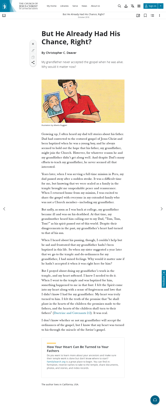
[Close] (33, 44)
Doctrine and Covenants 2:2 (72, 313)
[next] (161, 209)
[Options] (159, 15)
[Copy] (33, 57)
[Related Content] (152, 15)
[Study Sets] (138, 15)
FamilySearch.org (56, 361)
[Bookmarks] (145, 15)
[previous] (4, 209)
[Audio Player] (155, 399)
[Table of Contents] (3, 15)
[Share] (33, 62)
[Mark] (33, 50)
